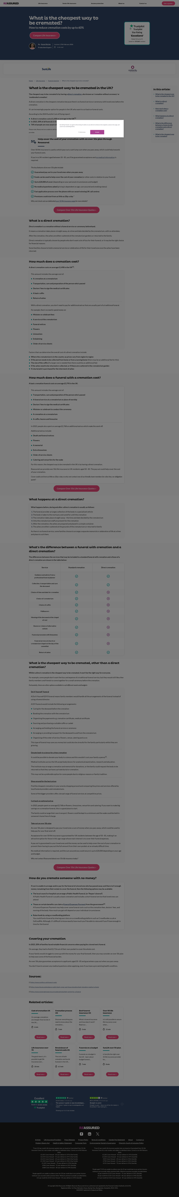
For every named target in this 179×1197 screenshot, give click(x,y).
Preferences (82, 132)
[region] (90, 129)
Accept (97, 132)
